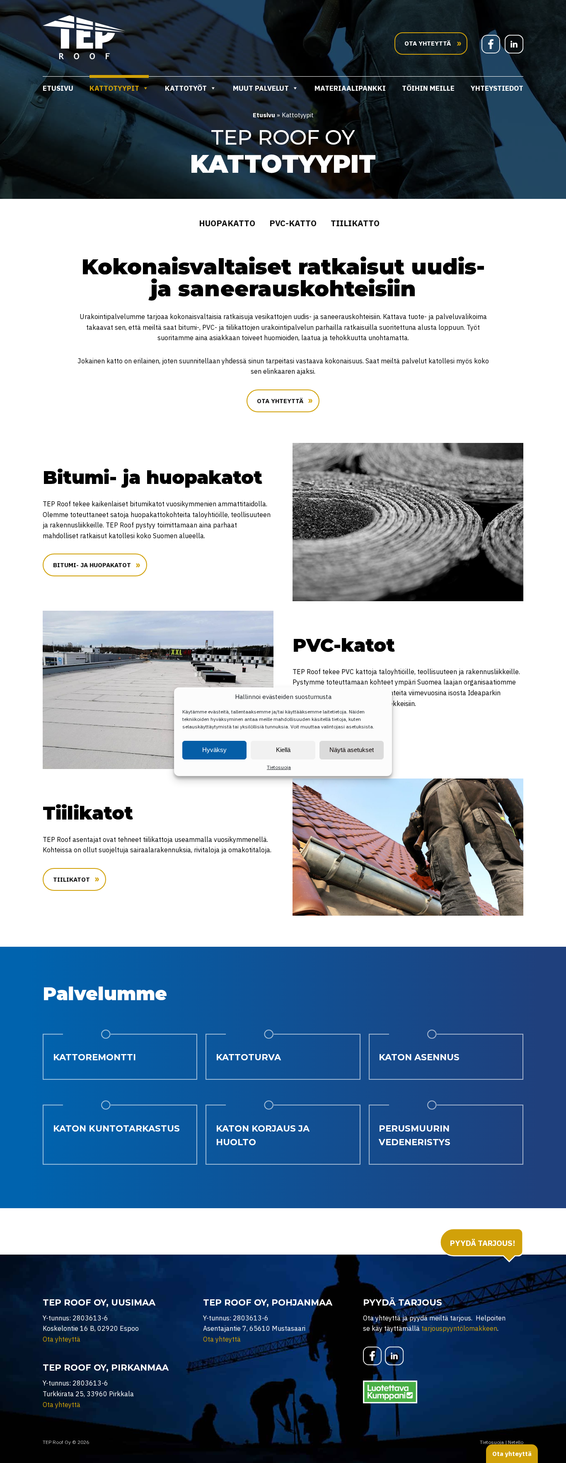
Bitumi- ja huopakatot (92, 565)
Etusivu (58, 88)
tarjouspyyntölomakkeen (459, 1328)
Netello (515, 1442)
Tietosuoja (279, 767)
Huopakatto (227, 223)
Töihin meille (428, 88)
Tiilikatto (355, 223)
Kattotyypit (114, 88)
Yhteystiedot (497, 88)
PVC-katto (293, 223)
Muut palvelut (261, 88)
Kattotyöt (186, 88)
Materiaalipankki (350, 88)
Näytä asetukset (351, 749)
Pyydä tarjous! (482, 1243)
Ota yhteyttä (280, 401)
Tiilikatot (71, 879)
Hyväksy (214, 749)
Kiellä (283, 749)
